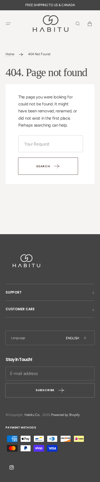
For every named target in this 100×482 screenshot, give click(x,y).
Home (10, 54)
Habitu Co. (32, 415)
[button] (8, 24)
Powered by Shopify (65, 415)
